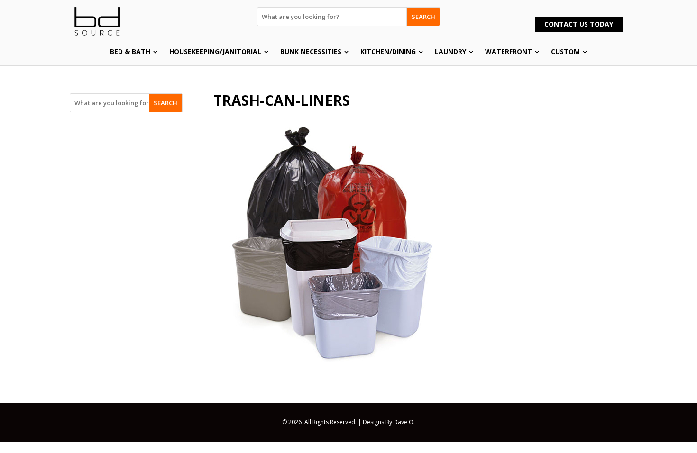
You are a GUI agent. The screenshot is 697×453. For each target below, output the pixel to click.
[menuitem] (134, 52)
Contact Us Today (578, 23)
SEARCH (423, 16)
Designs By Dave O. (389, 422)
